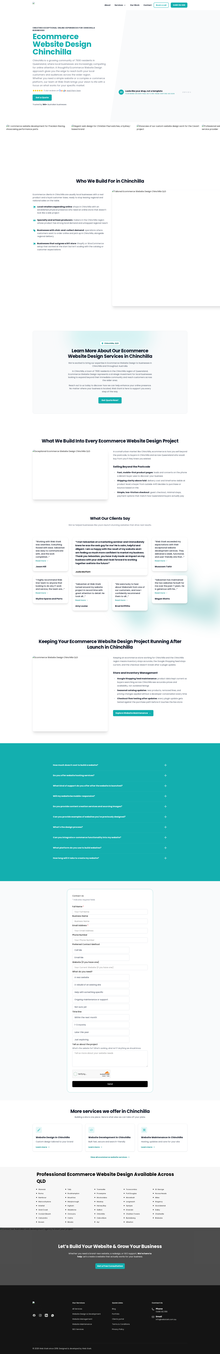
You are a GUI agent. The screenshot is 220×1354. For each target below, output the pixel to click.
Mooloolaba (102, 1197)
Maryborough (73, 1201)
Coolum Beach (44, 1214)
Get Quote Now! (110, 400)
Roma (40, 1193)
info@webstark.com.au (166, 1319)
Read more (41, 561)
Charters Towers (133, 1214)
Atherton (129, 1222)
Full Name (78, 906)
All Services (77, 1309)
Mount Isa (71, 1197)
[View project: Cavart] (142, 142)
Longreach (130, 1201)
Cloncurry (72, 1214)
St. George (159, 1189)
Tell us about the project (85, 1044)
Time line (76, 1011)
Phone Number (79, 934)
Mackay (100, 1201)
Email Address (80, 925)
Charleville (159, 1214)
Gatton (99, 1210)
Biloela (70, 1222)
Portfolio (115, 1314)
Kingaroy (159, 1201)
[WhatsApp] (52, 1315)
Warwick (42, 1189)
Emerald (129, 1210)
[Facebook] (34, 1315)
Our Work (134, 5)
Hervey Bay (101, 1205)
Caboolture (101, 1218)
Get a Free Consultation (110, 1266)
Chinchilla (101, 1214)
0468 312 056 (179, 5)
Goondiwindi (160, 1205)
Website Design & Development (86, 1314)
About (108, 5)
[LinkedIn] (46, 1315)
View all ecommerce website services (109, 1157)
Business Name (80, 916)
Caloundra (42, 1218)
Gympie (129, 1205)
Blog (114, 1309)
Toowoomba (131, 1189)
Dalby (157, 1210)
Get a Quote (42, 97)
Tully (69, 1189)
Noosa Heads (161, 1193)
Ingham (71, 1205)
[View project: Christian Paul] (76, 142)
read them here (73, 90)
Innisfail (41, 1205)
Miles (157, 1197)
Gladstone (72, 1210)
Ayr (98, 1222)
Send (110, 1084)
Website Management (82, 1319)
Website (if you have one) (85, 962)
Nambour (42, 1197)
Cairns (70, 1218)
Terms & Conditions (121, 1324)
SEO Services (78, 1329)
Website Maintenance (82, 1324)
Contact (147, 5)
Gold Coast (43, 1210)
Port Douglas (131, 1193)
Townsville (101, 1189)
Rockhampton (73, 1193)
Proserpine (101, 1193)
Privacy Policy (118, 1329)
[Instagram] (40, 1315)
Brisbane (159, 1218)
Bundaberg (130, 1218)
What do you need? (82, 971)
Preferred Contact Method (86, 944)
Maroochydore (44, 1201)
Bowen (41, 1222)
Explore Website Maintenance (133, 713)
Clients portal (118, 1319)
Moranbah (130, 1197)
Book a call (161, 5)
